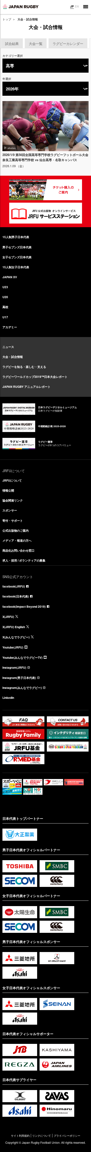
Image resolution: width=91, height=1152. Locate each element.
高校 (5, 307)
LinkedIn (8, 697)
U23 (5, 287)
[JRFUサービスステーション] (45, 213)
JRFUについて (12, 480)
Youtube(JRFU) (12, 647)
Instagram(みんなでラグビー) (22, 687)
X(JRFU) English (13, 627)
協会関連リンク (12, 500)
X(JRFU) (8, 617)
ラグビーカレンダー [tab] (68, 43)
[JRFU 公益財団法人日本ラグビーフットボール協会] (20, 6)
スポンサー (9, 510)
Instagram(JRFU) (14, 667)
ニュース (8, 347)
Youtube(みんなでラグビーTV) (22, 657)
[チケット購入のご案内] (45, 189)
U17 (5, 317)
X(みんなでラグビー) (16, 637)
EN (77, 6)
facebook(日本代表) (15, 596)
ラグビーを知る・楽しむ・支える (24, 366)
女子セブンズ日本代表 (17, 257)
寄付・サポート (12, 520)
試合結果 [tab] (12, 43)
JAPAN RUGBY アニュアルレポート (26, 386)
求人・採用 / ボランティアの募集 (23, 560)
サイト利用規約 (20, 1135)
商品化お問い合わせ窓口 (18, 550)
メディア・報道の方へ (17, 540)
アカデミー (9, 327)
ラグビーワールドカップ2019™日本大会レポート (34, 376)
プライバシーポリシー (67, 1135)
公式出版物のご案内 (15, 530)
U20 (5, 297)
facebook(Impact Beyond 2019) (24, 606)
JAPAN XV (9, 277)
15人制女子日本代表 (15, 267)
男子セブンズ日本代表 (17, 247)
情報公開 (8, 490)
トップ (6, 19)
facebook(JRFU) (13, 586)
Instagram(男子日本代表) (19, 678)
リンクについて (41, 1135)
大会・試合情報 (12, 357)
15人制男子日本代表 (15, 237)
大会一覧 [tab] (35, 43)
